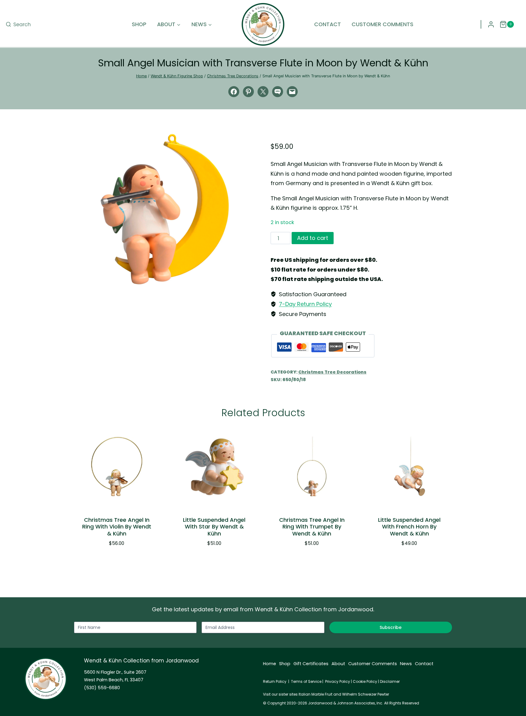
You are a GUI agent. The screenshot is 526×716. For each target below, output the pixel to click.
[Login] (491, 24)
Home (269, 664)
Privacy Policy (337, 681)
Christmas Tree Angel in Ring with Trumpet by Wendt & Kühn (312, 526)
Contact (327, 24)
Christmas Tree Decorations (332, 372)
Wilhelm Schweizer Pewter (365, 694)
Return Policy (274, 681)
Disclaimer (390, 681)
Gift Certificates (310, 664)
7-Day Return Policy (305, 304)
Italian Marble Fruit (315, 694)
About (338, 664)
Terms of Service (306, 681)
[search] (18, 24)
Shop (139, 24)
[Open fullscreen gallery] (249, 278)
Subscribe (391, 627)
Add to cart (312, 238)
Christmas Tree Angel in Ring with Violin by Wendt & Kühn (116, 526)
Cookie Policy (365, 681)
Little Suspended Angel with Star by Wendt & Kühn (214, 526)
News (406, 664)
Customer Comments (382, 24)
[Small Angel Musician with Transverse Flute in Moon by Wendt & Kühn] (164, 209)
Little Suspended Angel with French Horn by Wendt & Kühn (409, 526)
